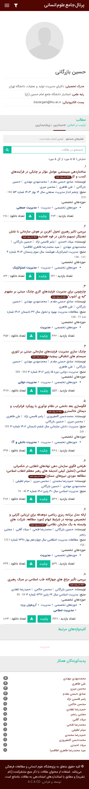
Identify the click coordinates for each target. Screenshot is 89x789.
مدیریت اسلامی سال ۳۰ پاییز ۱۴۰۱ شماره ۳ (52, 491)
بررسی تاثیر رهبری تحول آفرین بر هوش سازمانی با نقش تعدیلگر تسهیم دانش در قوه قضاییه (47, 234)
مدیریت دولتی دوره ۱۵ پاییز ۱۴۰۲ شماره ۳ (53, 371)
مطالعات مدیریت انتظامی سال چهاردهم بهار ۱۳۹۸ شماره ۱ (43, 539)
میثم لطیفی (23, 481)
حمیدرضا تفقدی (21, 589)
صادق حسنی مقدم (62, 181)
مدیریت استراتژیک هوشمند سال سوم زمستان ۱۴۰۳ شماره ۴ (42, 251)
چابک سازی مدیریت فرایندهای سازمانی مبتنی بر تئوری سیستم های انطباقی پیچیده (48, 354)
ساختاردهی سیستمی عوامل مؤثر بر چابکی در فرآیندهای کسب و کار (48, 174)
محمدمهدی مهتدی (35, 181)
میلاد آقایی (22, 529)
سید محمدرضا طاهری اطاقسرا (41, 247)
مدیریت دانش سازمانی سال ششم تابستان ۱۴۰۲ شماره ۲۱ (44, 426)
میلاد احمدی (65, 241)
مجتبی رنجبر (78, 714)
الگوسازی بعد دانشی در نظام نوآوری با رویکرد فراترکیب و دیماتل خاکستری (48, 409)
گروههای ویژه (29, 605)
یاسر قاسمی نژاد (44, 241)
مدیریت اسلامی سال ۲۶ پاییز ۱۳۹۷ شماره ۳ (52, 594)
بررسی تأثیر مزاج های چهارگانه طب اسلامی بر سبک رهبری (47, 581)
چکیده (43, 216)
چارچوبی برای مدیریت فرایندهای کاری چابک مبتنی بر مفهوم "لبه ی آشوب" (45, 294)
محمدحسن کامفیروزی (60, 416)
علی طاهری (66, 187)
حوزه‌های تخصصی (66, 207)
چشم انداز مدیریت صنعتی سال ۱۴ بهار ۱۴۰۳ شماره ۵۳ (45, 192)
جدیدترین (59, 125)
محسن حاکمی (43, 589)
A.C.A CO (34, 782)
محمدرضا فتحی (42, 529)
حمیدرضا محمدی (62, 481)
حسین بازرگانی (23, 241)
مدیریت (46, 207)
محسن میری (47, 187)
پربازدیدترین (42, 125)
